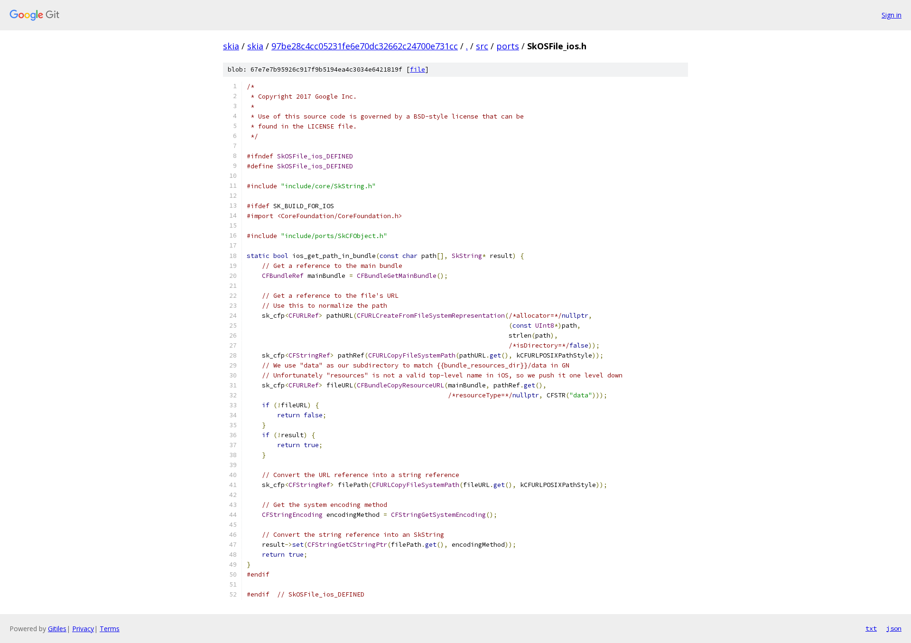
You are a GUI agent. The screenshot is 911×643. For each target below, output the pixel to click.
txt (871, 628)
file (417, 69)
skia (231, 46)
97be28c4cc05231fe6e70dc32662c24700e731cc (364, 46)
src (482, 46)
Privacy (83, 628)
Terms (110, 628)
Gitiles (57, 628)
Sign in (892, 14)
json (894, 628)
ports (507, 46)
